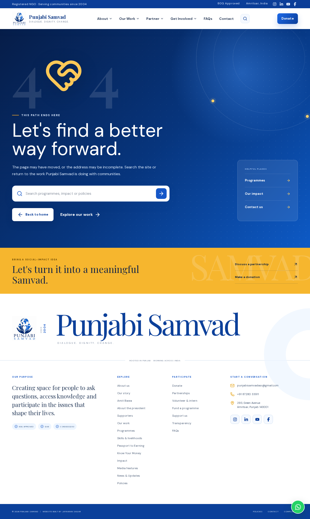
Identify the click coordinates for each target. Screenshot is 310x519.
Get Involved (181, 18)
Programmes (255, 180)
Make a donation (247, 277)
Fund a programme (185, 408)
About (102, 18)
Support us (179, 416)
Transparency (181, 423)
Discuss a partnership (252, 264)
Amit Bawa (124, 401)
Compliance (291, 511)
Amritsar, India (257, 3)
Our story (123, 393)
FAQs (208, 18)
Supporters (125, 416)
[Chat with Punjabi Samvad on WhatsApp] (298, 507)
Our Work (127, 18)
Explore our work (76, 214)
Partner (152, 18)
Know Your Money (129, 453)
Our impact (254, 194)
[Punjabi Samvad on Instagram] (274, 4)
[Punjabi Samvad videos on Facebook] (295, 4)
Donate (287, 18)
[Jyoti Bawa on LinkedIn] (281, 4)
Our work (123, 423)
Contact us (254, 207)
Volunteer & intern (184, 401)
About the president (131, 408)
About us (123, 386)
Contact (226, 18)
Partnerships (181, 393)
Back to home (36, 214)
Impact (122, 461)
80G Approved (228, 3)
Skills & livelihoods (129, 438)
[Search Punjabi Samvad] (245, 18)
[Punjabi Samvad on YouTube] (288, 4)
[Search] (161, 193)
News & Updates (128, 476)
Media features (127, 468)
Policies (122, 483)
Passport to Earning (130, 446)
